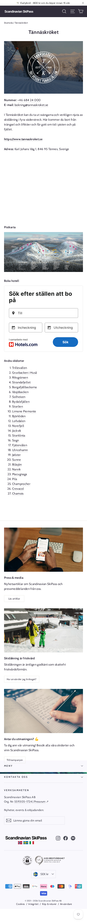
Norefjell (18, 426)
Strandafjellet (21, 382)
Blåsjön (17, 464)
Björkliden (19, 416)
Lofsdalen (18, 421)
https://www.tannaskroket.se (23, 139)
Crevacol (18, 489)
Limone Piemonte (24, 411)
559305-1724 (23, 801)
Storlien (17, 406)
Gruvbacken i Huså (24, 372)
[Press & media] (43, 550)
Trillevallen (19, 368)
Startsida (8, 22)
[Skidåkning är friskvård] (43, 630)
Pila (14, 479)
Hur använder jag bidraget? (22, 679)
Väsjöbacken (20, 392)
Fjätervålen (19, 445)
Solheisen (18, 397)
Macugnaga (19, 474)
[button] (27, 861)
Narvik (16, 469)
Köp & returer (49, 903)
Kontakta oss (16, 776)
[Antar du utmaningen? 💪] (43, 711)
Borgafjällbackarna (24, 387)
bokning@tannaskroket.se (31, 105)
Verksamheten (16, 790)
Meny (8, 765)
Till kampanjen (15, 759)
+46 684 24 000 (29, 100)
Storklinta (18, 435)
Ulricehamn (20, 450)
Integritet (33, 903)
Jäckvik (16, 430)
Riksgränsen (20, 377)
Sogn (15, 440)
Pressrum (40, 801)
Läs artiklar (14, 598)
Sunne (16, 460)
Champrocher (21, 484)
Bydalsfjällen (21, 401)
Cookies (20, 903)
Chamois (18, 493)
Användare (66, 903)
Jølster (16, 455)
